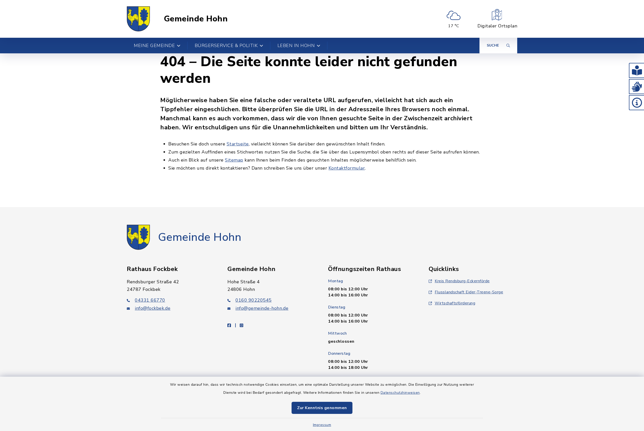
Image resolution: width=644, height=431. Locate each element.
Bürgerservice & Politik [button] (226, 46)
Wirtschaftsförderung (455, 303)
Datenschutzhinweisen (400, 392)
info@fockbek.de (153, 308)
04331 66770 (150, 300)
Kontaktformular (347, 168)
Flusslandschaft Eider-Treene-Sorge (469, 292)
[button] (636, 70)
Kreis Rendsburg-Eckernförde (462, 281)
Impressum (322, 424)
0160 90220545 (253, 300)
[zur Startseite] (138, 19)
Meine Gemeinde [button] (154, 46)
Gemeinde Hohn (196, 19)
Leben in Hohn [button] (296, 46)
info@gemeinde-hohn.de (262, 308)
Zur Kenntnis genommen (322, 408)
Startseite (238, 144)
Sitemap (234, 160)
